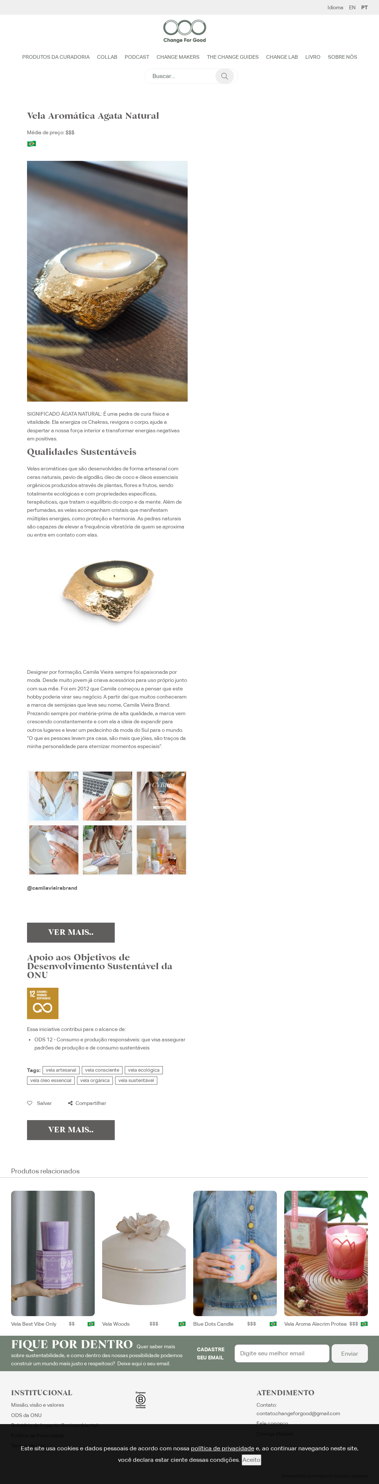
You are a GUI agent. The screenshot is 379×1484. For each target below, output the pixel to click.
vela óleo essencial (50, 1080)
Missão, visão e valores (37, 1405)
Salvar (44, 1103)
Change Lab (282, 57)
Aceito (251, 1459)
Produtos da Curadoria (56, 57)
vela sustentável (136, 1080)
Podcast (137, 57)
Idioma (335, 7)
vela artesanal (61, 1070)
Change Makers (178, 57)
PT (364, 7)
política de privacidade (222, 1448)
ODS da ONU (26, 1415)
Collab (107, 57)
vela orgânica (95, 1080)
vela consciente (102, 1070)
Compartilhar (90, 1103)
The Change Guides (233, 57)
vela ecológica (144, 1070)
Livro (313, 57)
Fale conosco (272, 1423)
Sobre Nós (342, 57)
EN (352, 7)
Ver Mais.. (71, 933)
